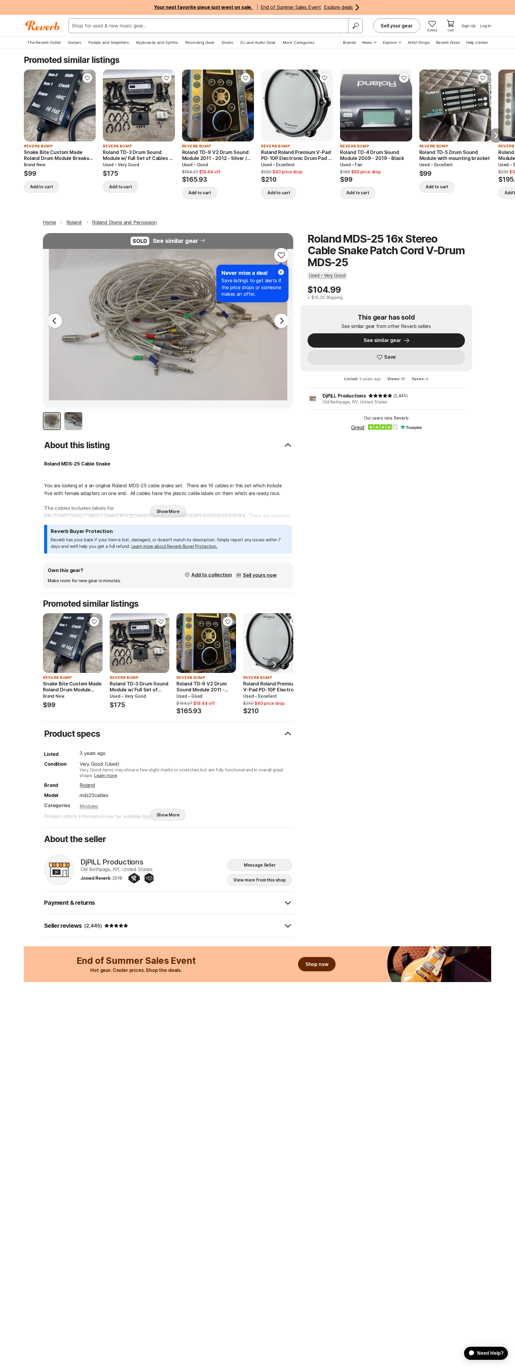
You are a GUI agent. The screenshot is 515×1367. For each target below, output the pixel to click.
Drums (227, 42)
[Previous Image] (55, 321)
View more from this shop (259, 879)
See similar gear (175, 240)
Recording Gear (200, 42)
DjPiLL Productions (344, 396)
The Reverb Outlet (44, 42)
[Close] (281, 272)
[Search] (355, 26)
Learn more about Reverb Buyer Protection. (174, 546)
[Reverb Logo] (42, 26)
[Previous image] (32, 105)
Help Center (477, 42)
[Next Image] (281, 321)
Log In (485, 25)
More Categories (298, 42)
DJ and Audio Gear (258, 42)
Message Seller (260, 864)
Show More (168, 511)
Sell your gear (397, 26)
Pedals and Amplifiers (109, 42)
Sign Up (469, 25)
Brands (349, 42)
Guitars (74, 42)
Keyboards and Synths (157, 42)
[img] (380, 395)
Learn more (105, 775)
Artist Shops (419, 42)
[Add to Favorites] (87, 78)
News (367, 42)
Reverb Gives (448, 42)
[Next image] (87, 105)
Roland (87, 785)
